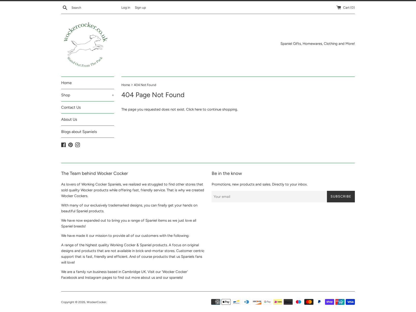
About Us (69, 119)
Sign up (140, 7)
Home (66, 82)
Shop (87, 95)
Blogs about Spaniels (79, 131)
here (198, 109)
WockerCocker (96, 302)
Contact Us (71, 107)
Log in (125, 7)
